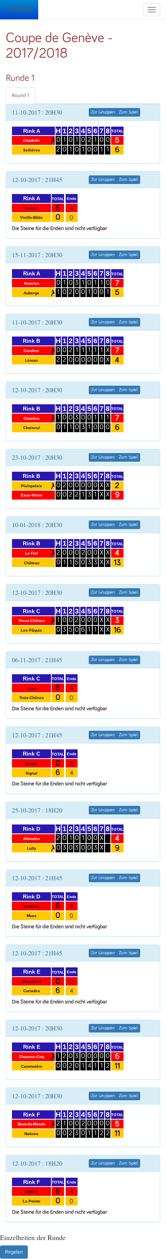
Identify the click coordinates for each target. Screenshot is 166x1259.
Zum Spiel (128, 112)
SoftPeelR (19, 9)
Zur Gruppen (103, 112)
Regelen (14, 1252)
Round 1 (20, 95)
